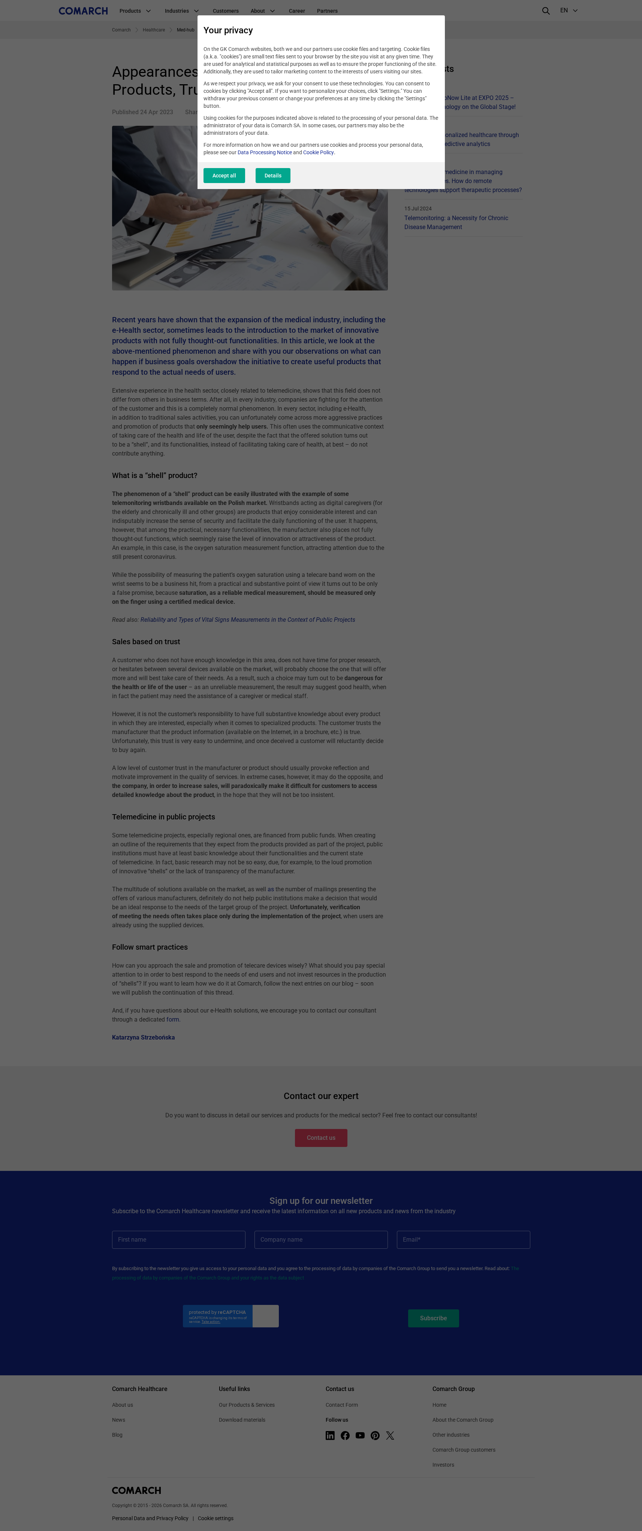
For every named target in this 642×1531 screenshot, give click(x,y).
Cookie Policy (318, 152)
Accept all (224, 176)
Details (273, 176)
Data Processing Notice (265, 152)
